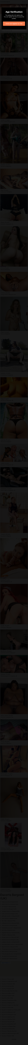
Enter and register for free (14, 23)
